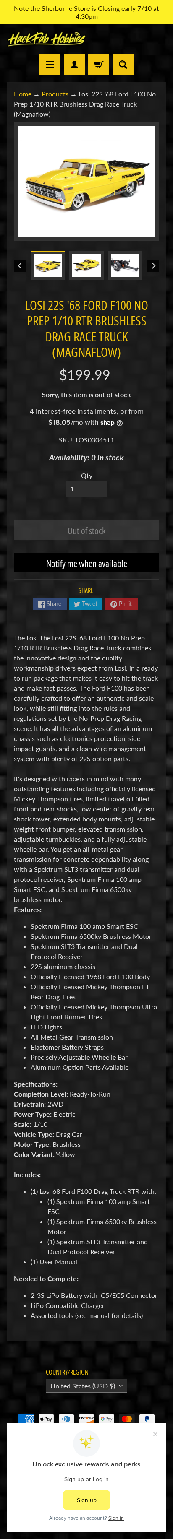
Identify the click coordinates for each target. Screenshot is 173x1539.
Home (22, 94)
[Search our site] (123, 64)
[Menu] (49, 64)
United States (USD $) (82, 1386)
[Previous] (20, 266)
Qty (86, 475)
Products (55, 94)
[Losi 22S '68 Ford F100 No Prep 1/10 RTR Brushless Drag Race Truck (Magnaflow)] (48, 265)
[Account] (74, 64)
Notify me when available (86, 563)
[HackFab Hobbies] (46, 39)
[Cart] (98, 64)
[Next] (153, 266)
